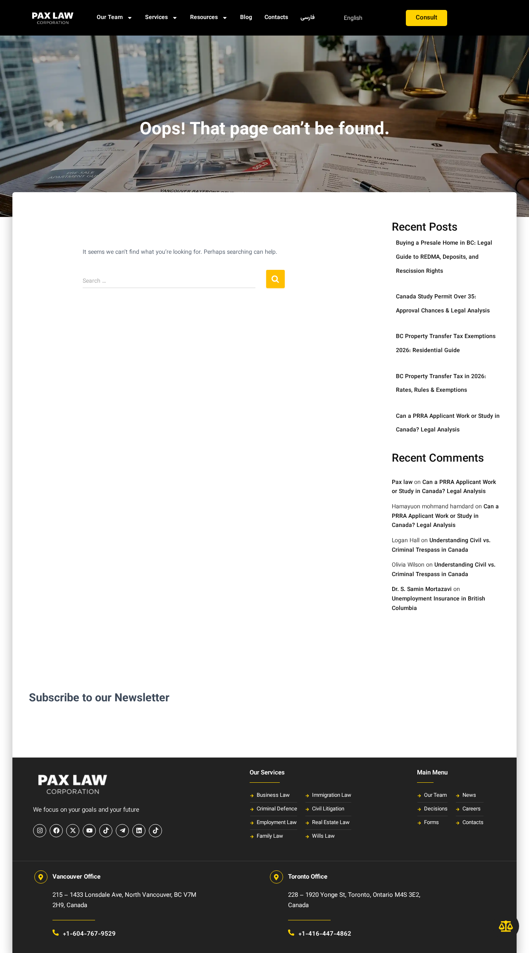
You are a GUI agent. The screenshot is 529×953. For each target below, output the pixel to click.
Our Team (110, 17)
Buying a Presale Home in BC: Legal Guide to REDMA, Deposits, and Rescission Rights (444, 257)
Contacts (276, 17)
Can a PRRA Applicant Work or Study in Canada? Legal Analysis (444, 487)
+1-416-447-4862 (324, 934)
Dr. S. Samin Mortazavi (422, 589)
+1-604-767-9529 (89, 934)
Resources (204, 17)
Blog (246, 17)
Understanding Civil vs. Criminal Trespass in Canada (441, 545)
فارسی (307, 17)
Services (156, 17)
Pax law (402, 482)
